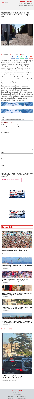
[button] (13, 57)
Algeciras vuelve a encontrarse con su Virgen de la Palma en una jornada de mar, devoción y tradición (17, 322)
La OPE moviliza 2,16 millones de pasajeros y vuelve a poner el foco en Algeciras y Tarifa (17, 308)
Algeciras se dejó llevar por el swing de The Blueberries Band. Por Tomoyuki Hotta (15, 280)
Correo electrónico (7, 159)
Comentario (5, 132)
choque (18, 119)
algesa (14, 119)
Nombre (3, 152)
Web (2, 165)
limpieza (9, 119)
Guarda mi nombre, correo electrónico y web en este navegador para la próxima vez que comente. (17, 175)
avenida (22, 119)
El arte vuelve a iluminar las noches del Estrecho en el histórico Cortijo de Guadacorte (17, 294)
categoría (4, 119)
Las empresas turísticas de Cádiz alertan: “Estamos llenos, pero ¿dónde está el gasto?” (17, 266)
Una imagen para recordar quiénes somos (14, 250)
